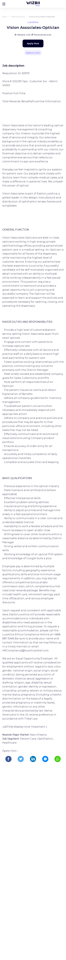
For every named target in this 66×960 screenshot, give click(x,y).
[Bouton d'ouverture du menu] (3, 4)
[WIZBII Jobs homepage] (33, 4)
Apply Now (33, 43)
